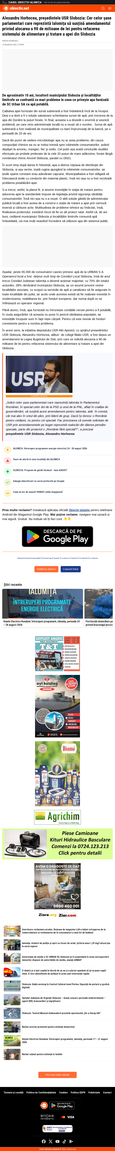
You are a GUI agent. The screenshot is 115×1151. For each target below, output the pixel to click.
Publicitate (94, 1092)
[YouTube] (57, 1141)
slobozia (74, 558)
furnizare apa (47, 558)
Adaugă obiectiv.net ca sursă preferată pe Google (38, 481)
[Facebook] (44, 1141)
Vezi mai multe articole (57, 1075)
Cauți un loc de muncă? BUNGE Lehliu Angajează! (38, 492)
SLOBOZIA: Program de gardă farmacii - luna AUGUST (40, 470)
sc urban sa (65, 558)
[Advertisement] (57, 70)
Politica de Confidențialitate (41, 1092)
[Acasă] (6, 8)
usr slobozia (93, 558)
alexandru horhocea (24, 558)
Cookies (63, 1092)
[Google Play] (71, 1141)
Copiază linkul (70, 569)
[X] (51, 1141)
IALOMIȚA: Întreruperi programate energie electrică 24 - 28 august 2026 (50, 448)
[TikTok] (64, 1141)
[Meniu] (110, 8)
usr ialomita (83, 558)
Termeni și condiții (13, 1092)
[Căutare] (103, 8)
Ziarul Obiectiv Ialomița (24, 2)
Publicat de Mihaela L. (10, 41)
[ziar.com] (67, 914)
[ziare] (48, 914)
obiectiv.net (19, 8)
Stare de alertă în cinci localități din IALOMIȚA (36, 459)
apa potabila (37, 558)
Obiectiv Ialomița (79, 510)
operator (56, 558)
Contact (107, 1092)
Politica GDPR (78, 1092)
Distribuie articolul (46, 569)
